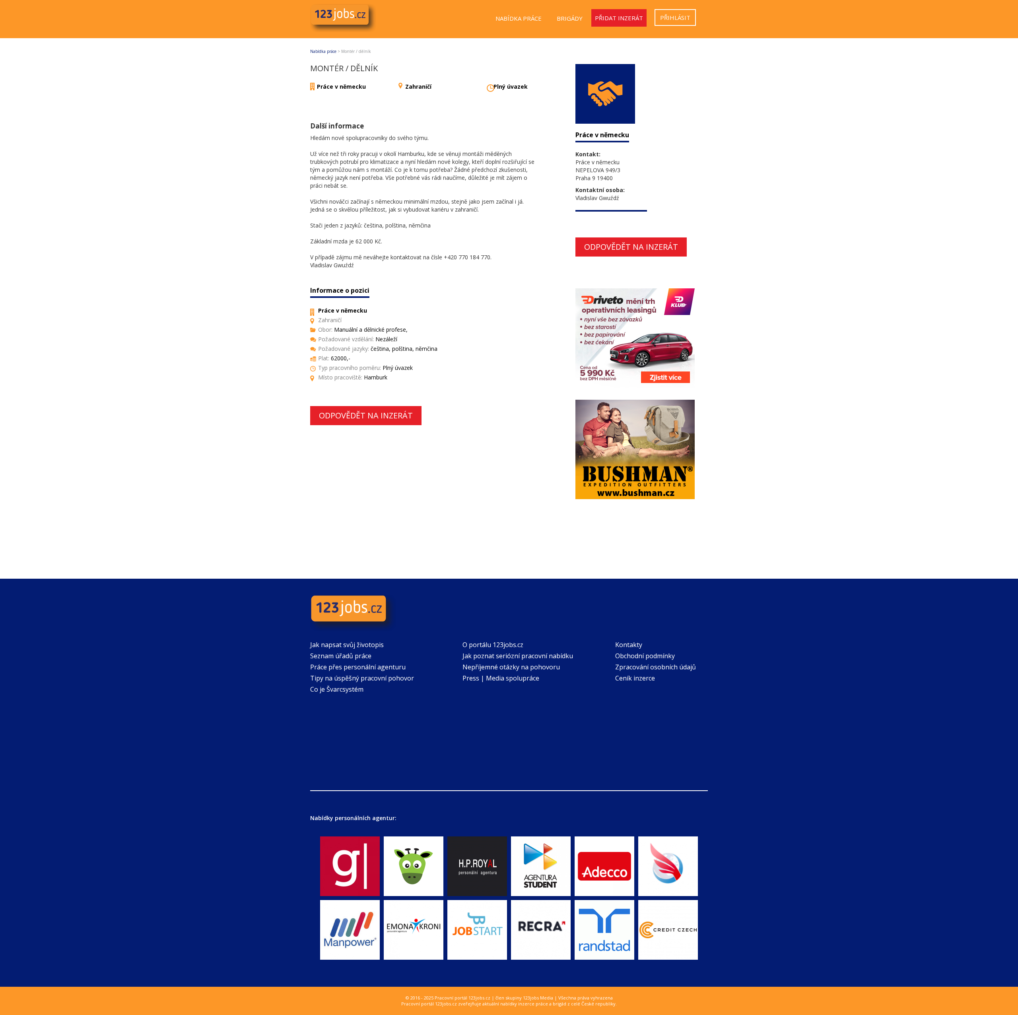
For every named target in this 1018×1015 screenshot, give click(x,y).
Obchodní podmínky (645, 655)
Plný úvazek (510, 86)
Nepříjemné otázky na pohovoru (511, 667)
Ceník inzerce (635, 678)
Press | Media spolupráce (500, 678)
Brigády (570, 18)
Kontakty (628, 644)
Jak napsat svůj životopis (347, 644)
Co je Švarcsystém (336, 689)
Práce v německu (341, 86)
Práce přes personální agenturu (358, 667)
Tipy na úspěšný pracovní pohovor (362, 678)
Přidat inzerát (619, 18)
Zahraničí (418, 86)
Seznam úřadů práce (340, 655)
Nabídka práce (518, 18)
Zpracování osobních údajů (655, 667)
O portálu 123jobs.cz (492, 644)
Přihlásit (675, 17)
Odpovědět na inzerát (366, 415)
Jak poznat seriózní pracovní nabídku (517, 655)
